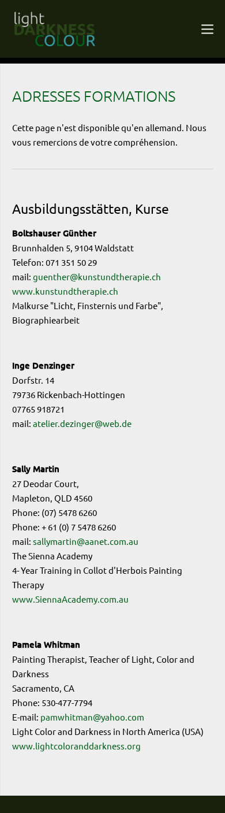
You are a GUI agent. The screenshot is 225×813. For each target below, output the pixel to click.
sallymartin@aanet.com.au (85, 541)
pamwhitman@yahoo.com (92, 716)
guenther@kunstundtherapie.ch (97, 276)
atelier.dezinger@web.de (82, 423)
